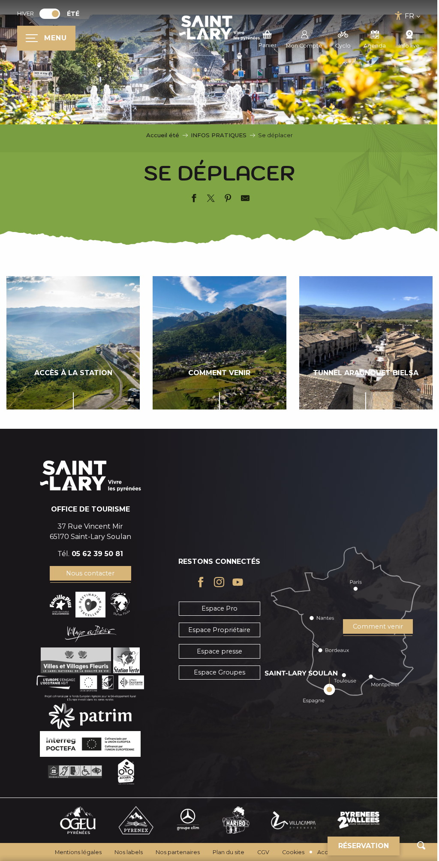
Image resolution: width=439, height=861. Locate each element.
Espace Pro (219, 608)
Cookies (293, 852)
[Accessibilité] (398, 15)
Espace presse (219, 651)
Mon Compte (304, 45)
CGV (263, 852)
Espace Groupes (219, 672)
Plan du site (228, 852)
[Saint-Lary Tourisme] (219, 27)
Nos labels (128, 852)
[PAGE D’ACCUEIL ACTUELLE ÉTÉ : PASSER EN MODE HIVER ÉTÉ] (49, 14)
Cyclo (343, 45)
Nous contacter (90, 573)
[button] (421, 845)
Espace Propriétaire (219, 630)
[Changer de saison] (52, 14)
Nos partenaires (178, 852)
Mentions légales (78, 852)
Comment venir (378, 626)
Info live (409, 45)
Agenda (375, 45)
